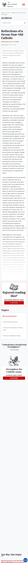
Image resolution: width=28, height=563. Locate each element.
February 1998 (12, 44)
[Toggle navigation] (23, 4)
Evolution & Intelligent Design (12, 336)
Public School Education (10, 322)
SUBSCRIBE (14, 303)
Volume (3, 13)
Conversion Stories (10, 316)
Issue (8, 13)
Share (25, 560)
